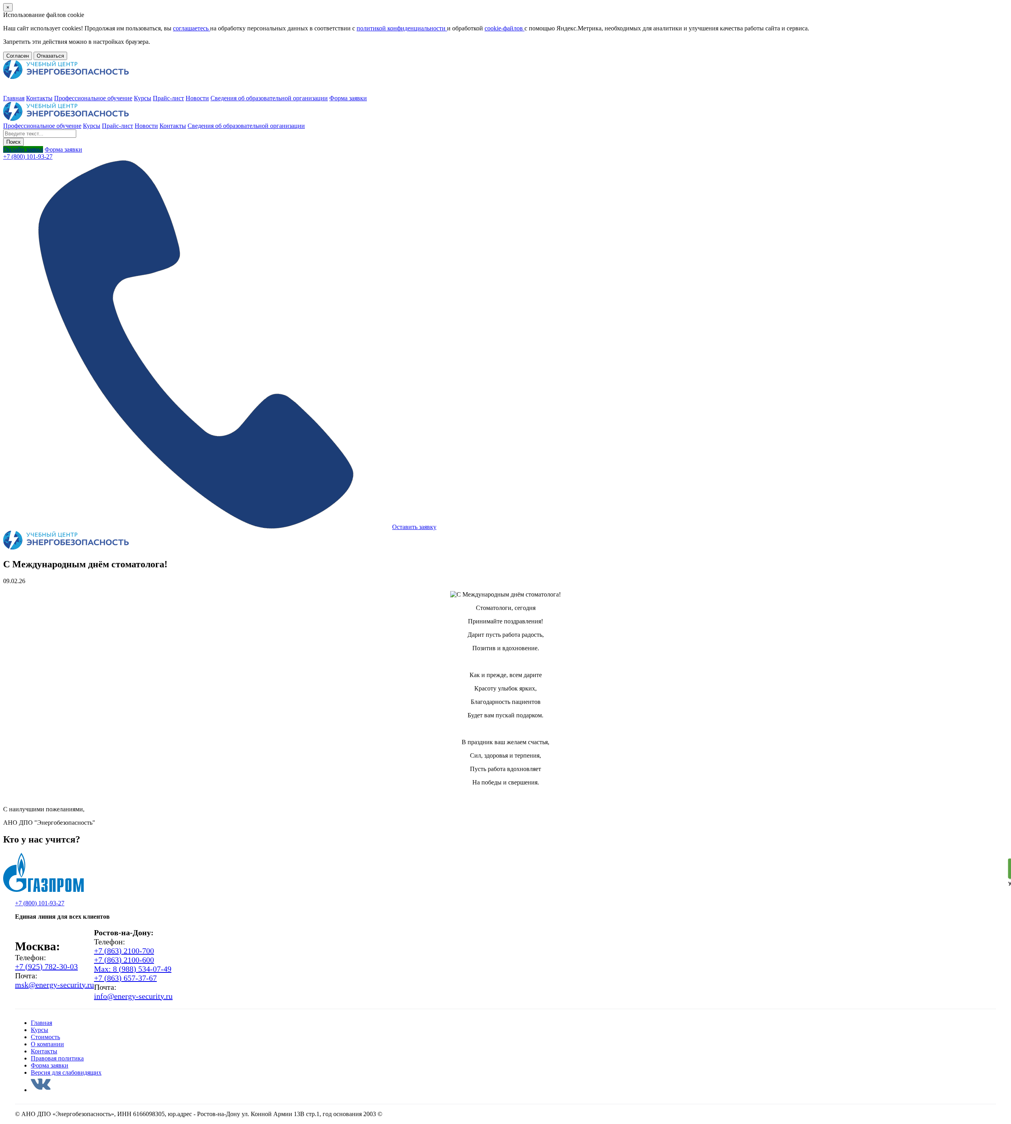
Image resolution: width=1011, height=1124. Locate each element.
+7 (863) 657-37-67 (125, 978)
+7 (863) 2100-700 (124, 950)
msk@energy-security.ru (54, 984)
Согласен (17, 56)
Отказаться (50, 56)
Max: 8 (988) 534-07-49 (132, 969)
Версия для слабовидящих (66, 1072)
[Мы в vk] (41, 1089)
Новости (197, 98)
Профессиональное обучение (93, 98)
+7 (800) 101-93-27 (28, 156)
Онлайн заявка (23, 149)
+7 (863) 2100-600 (124, 959)
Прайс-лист (168, 98)
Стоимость (45, 1037)
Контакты (39, 98)
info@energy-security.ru (133, 996)
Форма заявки (348, 98)
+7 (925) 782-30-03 (46, 966)
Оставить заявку (414, 527)
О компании (47, 1044)
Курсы (142, 98)
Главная (13, 98)
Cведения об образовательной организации (269, 98)
